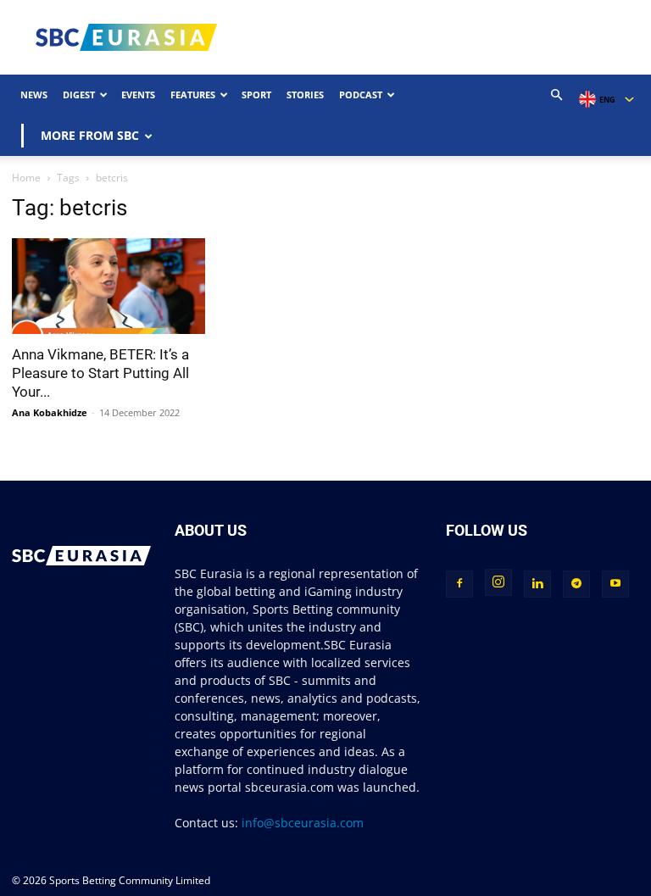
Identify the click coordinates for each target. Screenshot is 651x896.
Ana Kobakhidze (49, 412)
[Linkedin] (537, 584)
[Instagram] (498, 582)
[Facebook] (459, 584)
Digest (79, 94)
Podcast (360, 94)
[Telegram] (576, 584)
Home (26, 177)
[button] (557, 95)
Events (138, 94)
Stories (305, 94)
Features (192, 94)
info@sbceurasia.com (303, 823)
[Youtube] (615, 584)
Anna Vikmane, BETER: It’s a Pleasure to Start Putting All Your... (100, 373)
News (33, 94)
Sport (256, 94)
